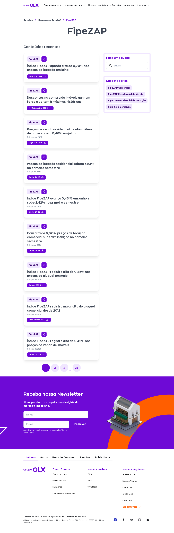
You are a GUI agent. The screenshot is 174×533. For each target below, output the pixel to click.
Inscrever (80, 424)
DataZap (28, 20)
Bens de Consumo (63, 457)
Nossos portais (73, 5)
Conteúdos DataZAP (49, 20)
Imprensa (129, 5)
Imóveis (31, 457)
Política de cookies (76, 517)
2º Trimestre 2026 (38, 108)
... (70, 370)
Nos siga (141, 5)
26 (76, 367)
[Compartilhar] (44, 59)
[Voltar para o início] (31, 5)
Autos (44, 457)
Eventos (85, 457)
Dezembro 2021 (37, 320)
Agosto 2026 (35, 76)
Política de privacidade (52, 517)
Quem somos (51, 5)
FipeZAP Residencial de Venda (125, 94)
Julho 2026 (34, 177)
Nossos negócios (98, 5)
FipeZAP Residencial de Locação (127, 100)
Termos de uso (31, 517)
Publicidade (102, 457)
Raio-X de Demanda (119, 107)
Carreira (116, 5)
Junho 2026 (35, 285)
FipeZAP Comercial (119, 88)
